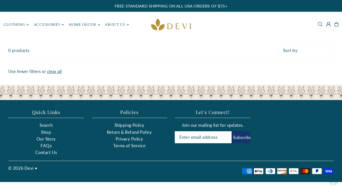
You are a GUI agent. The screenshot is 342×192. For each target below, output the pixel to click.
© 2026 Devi (21, 168)
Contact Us (46, 152)
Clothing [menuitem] (14, 24)
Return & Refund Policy (129, 132)
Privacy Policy (129, 139)
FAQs (46, 145)
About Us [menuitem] (115, 24)
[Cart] (336, 24)
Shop (46, 132)
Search (46, 125)
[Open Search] (320, 24)
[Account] (328, 24)
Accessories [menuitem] (47, 24)
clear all (54, 71)
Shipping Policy (129, 125)
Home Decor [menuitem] (82, 24)
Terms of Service (129, 145)
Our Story (46, 139)
